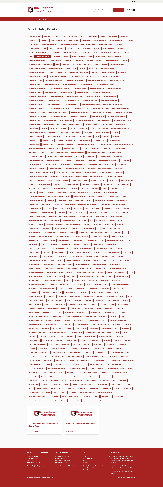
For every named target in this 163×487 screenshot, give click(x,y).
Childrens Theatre (85, 137)
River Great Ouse (104, 325)
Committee (92, 161)
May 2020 (97, 261)
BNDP (97, 65)
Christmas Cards (84, 141)
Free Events (103, 213)
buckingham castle (93, 77)
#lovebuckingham (34, 37)
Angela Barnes (33, 45)
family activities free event (104, 201)
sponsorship (43, 349)
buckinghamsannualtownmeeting (124, 121)
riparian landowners (81, 325)
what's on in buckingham (70, 397)
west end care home (105, 393)
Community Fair (65, 165)
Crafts (50, 181)
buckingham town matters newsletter (125, 113)
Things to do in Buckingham (116, 369)
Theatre (100, 369)
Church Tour (107, 149)
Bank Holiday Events (42, 57)
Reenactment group (35, 321)
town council (106, 377)
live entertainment (83, 253)
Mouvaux (100, 273)
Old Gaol (61, 289)
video (30, 389)
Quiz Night (102, 317)
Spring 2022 (33, 353)
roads (116, 329)
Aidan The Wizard (116, 41)
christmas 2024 (48, 141)
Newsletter (97, 285)
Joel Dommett (33, 245)
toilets (61, 373)
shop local (84, 341)
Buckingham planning (54, 101)
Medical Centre (48, 269)
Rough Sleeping (77, 333)
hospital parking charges (100, 237)
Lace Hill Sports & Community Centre (39, 249)
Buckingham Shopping (55, 105)
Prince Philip (120, 309)
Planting (47, 305)
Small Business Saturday (37, 345)
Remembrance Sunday (53, 325)
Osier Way (45, 293)
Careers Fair (83, 129)
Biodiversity (48, 65)
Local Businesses (47, 257)
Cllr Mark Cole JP (115, 153)
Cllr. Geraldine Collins (36, 157)
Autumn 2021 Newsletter (37, 53)
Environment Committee (37, 197)
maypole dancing (34, 269)
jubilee (44, 245)
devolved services (127, 181)
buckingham (122, 73)
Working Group (60, 401)
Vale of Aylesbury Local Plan (98, 385)
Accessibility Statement (90, 464)
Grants (86, 225)
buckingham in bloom (114, 89)
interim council (78, 241)
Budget (88, 125)
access (103, 37)
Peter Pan (88, 301)
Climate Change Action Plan (58, 153)
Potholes (41, 309)
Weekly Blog (127, 389)
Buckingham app (77, 77)
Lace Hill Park (111, 245)
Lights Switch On (59, 253)
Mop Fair (70, 273)
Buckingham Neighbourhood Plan (39, 97)
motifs (91, 273)
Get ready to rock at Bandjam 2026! (121, 468)
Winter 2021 (106, 397)
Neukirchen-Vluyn (79, 281)
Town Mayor (33, 381)
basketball (79, 61)
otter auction (56, 293)
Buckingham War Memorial (116, 117)
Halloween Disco (114, 229)
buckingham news (57, 97)
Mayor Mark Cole (49, 265)
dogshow (46, 189)
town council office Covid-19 (123, 377)
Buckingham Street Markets (112, 105)
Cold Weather (90, 157)
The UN (91, 369)
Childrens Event (70, 137)
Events (91, 197)
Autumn (120, 49)
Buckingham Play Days (90, 101)
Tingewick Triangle (48, 373)
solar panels (98, 345)
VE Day (127, 385)
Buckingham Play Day (72, 101)
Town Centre (33, 377)
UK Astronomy (33, 385)
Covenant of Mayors (96, 177)
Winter (95, 397)
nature (68, 281)
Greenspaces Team (60, 229)
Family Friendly (46, 205)
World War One (74, 401)
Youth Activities (101, 401)
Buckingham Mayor (83, 93)
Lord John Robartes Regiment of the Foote (39, 261)
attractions (87, 49)
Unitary (66, 385)
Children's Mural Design (53, 137)
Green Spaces (33, 229)
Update (74, 385)
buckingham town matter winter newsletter (81, 113)
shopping (107, 341)
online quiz (105, 289)
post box (32, 309)
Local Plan (120, 257)
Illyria (53, 241)
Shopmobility (95, 341)
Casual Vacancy (103, 129)
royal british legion (104, 333)
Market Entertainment (73, 261)
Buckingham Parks (110, 97)
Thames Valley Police (97, 365)
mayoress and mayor (99, 265)
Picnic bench (99, 301)
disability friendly (44, 185)
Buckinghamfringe (66, 121)
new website (78, 285)
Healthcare (62, 233)
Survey (48, 365)
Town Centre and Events (68, 377)
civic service (32, 153)
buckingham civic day (35, 81)
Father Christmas (119, 205)
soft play (87, 345)
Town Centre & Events (48, 377)
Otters (93, 293)
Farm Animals (105, 205)
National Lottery (34, 281)
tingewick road (33, 373)
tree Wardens (104, 381)
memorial (60, 269)
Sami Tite (32, 337)
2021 (82, 37)
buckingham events (35, 85)
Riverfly (68, 329)
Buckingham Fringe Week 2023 (39, 89)
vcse (119, 385)
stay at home (125, 357)
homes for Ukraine (82, 237)
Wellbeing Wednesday (87, 393)
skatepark (128, 341)
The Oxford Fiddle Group (77, 369)
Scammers (42, 337)
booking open (71, 69)
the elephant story (114, 365)
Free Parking (115, 213)
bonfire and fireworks (56, 69)
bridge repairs (61, 73)
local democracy (62, 257)
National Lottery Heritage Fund (53, 281)
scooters (70, 337)
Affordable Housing (99, 41)
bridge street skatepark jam (79, 73)
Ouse (101, 293)
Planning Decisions (35, 305)
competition (109, 165)
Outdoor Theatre (112, 293)
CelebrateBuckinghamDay (37, 133)
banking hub (57, 57)
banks (66, 57)
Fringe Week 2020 (55, 217)
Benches (124, 61)
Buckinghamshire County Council (73, 125)
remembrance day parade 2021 (120, 321)
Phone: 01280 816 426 (34, 464)
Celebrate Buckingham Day (120, 129)
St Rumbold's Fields (58, 357)
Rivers (77, 329)
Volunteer (70, 389)
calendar (63, 129)
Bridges (94, 73)
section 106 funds (105, 337)
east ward (94, 189)
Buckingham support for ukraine (61, 109)
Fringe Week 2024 (117, 217)
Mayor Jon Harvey (34, 265)
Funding (120, 221)
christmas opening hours (37, 149)
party (68, 301)
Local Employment (91, 257)
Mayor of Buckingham (82, 265)
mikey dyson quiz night (36, 273)
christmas (106, 137)
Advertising (86, 41)
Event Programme (80, 197)
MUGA (131, 273)
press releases (89, 309)
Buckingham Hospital (97, 89)
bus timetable (33, 129)
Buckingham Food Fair (70, 85)
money (61, 273)
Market (60, 261)
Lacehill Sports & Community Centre (84, 249)
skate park (117, 341)
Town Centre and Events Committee (89, 377)
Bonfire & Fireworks (117, 65)
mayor (127, 261)
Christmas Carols (99, 141)
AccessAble (113, 37)
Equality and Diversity (55, 197)
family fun (58, 205)
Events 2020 (102, 197)
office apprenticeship (47, 289)
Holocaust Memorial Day (64, 237)
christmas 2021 (118, 137)
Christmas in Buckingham (65, 145)
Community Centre (35, 165)
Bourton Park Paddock (108, 69)
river (93, 325)
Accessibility (33, 41)
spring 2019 (119, 349)
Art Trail (70, 49)
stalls (103, 357)
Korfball (77, 245)
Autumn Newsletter (70, 53)
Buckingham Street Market (91, 105)
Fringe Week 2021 (70, 217)
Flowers (116, 209)
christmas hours (48, 145)
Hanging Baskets (34, 233)
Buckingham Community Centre (76, 81)
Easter (104, 189)
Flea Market (96, 209)
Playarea (103, 305)
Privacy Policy (87, 470)
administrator (73, 41)
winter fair (32, 401)
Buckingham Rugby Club (36, 105)
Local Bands (127, 253)
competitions (121, 165)
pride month (108, 309)
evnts (124, 197)
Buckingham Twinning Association (80, 117)
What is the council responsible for (39, 397)
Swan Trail (57, 365)
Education (32, 193)
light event (46, 253)
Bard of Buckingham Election (38, 61)
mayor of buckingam (64, 265)
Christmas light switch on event (87, 145)
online (70, 289)
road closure (94, 329)
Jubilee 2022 (54, 245)
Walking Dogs (93, 389)
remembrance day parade (98, 321)
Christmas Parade (54, 149)
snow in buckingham (62, 345)
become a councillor (111, 61)
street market (60, 361)
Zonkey (134, 477)
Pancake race (62, 297)
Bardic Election (56, 61)
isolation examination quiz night (117, 241)
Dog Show (96, 185)
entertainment (83, 193)
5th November (92, 37)
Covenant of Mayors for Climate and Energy (117, 177)
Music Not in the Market (104, 277)
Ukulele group (55, 385)
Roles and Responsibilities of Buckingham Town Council (59, 333)
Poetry (112, 305)
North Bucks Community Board (122, 285)
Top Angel (70, 373)
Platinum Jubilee (59, 305)
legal (120, 249)
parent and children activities (115, 297)
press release (75, 309)
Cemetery (52, 133)
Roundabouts (90, 333)
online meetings (93, 289)
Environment (96, 193)
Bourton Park (93, 69)
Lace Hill (86, 245)
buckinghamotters (104, 121)
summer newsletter (35, 365)
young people (87, 401)
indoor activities (64, 241)
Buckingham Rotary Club (109, 101)
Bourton (82, 69)
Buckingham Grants (80, 89)
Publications (122, 313)
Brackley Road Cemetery (37, 73)
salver (125, 333)
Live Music (96, 253)
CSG (85, 181)
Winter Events (119, 397)
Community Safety (95, 165)
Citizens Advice (120, 149)
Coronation (91, 169)
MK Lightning (51, 273)
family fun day (70, 205)
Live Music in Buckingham (111, 253)
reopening (68, 325)
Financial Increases (35, 209)
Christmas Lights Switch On (123, 145)
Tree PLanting (91, 381)
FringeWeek (55, 221)
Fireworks (48, 209)
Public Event (57, 313)
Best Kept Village (35, 65)
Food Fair (126, 209)
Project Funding (34, 313)
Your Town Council (88, 458)
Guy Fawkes (74, 229)
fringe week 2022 (86, 217)
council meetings (90, 173)
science (61, 337)
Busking (44, 129)
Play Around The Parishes (87, 305)
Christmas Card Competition (66, 141)
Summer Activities (100, 361)
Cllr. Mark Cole (52, 157)
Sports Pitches (85, 349)
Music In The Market (86, 277)
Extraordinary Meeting (36, 201)
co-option (79, 157)
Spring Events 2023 (58, 353)
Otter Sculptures (70, 293)
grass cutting (108, 225)
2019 (63, 37)
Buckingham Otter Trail (74, 97)
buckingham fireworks (52, 85)
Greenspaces (46, 229)
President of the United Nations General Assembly (58, 309)
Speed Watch (122, 345)
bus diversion (107, 125)
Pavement (77, 301)
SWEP (67, 365)
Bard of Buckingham (114, 57)
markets (87, 261)
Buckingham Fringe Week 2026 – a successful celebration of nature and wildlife (121, 471)
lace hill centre (98, 245)
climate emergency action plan (98, 153)
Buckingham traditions (58, 117)
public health (69, 313)
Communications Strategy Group (109, 161)
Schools (52, 337)
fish (56, 209)
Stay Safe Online (34, 361)
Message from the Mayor (118, 269)
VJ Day (61, 389)
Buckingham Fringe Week (105, 85)
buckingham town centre (120, 109)
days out (102, 181)
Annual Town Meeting (87, 45)
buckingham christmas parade (112, 77)
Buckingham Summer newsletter (39, 109)
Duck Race (73, 189)
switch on (76, 365)
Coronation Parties (104, 169)
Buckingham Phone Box (36, 101)
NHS (106, 285)
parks (130, 297)
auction (96, 49)
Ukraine (44, 385)
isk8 (101, 241)
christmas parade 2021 (71, 149)
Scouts (79, 337)
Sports (74, 349)
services (59, 341)
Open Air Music (118, 289)
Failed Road (62, 201)
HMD (125, 233)
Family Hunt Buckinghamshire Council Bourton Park (88, 205)
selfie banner (119, 337)
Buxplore (54, 129)
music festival (71, 277)
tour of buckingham (90, 373)
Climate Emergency (77, 153)
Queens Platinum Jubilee (73, 317)
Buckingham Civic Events (54, 81)
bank (30, 57)
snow (50, 345)
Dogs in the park (34, 189)
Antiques (119, 45)
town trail (54, 381)
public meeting (82, 313)
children (115, 133)
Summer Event (115, 361)
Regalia (57, 321)
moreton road (81, 273)
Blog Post (66, 65)
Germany (50, 225)
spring (110, 349)
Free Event (92, 213)
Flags (87, 209)
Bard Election (100, 57)
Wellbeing (72, 393)
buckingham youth (34, 121)
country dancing (81, 177)
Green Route (121, 225)
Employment (62, 193)
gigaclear (59, 225)
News (88, 285)
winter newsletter (45, 401)
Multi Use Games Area (36, 277)
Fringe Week (41, 217)
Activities (44, 41)
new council (93, 281)
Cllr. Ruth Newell (66, 157)
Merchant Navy (101, 269)
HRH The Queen (34, 241)
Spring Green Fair (101, 353)
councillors (54, 177)
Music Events (59, 277)
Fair (70, 201)
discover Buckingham (72, 185)
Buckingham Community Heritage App (98, 81)
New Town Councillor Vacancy (61, 285)
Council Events (48, 173)
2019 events (73, 37)
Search (120, 10)
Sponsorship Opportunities (59, 349)
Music (49, 277)
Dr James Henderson (59, 189)
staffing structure (92, 357)
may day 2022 (117, 261)
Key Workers (66, 245)
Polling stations (123, 305)
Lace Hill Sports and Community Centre (61, 249)
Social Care (76, 345)
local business (33, 257)
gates (41, 225)
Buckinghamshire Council (51, 125)
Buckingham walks (98, 117)
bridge (51, 73)
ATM (77, 49)
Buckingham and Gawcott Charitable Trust (60, 77)
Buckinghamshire (34, 125)
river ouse (116, 325)
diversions (86, 185)
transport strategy (76, 381)
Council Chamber (34, 173)
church (85, 149)
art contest (59, 49)
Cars (92, 129)
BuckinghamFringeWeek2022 (85, 121)
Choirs (97, 137)
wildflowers (86, 397)
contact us (32, 169)
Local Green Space (107, 257)
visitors (53, 389)
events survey (114, 197)
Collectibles (117, 157)
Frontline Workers (69, 221)
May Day (106, 261)
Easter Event (114, 189)
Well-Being (46, 393)
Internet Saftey (91, 241)
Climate (42, 153)
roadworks (125, 329)
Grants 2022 (96, 225)
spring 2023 (44, 353)
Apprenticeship (34, 49)
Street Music (73, 361)
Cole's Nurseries (104, 157)
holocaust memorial (45, 237)
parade (99, 297)
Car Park (72, 129)
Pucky (31, 317)
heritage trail (83, 233)
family (89, 201)
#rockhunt (47, 37)
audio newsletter (108, 49)
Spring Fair (88, 353)
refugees (49, 321)
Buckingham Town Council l (58, 113)
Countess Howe (67, 177)
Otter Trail (83, 293)
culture (93, 181)
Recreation (113, 317)
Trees (114, 381)
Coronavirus (118, 169)
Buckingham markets (66, 93)
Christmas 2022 (34, 141)
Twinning (123, 381)
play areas (72, 305)
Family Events (33, 205)
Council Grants (76, 173)
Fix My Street (65, 209)
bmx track (87, 65)
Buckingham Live (50, 93)
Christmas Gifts (34, 145)
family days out (122, 201)
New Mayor (116, 281)
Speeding (32, 349)
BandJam (126, 53)
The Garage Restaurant (36, 369)
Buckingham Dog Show (117, 81)
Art (51, 49)
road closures (106, 329)
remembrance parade (36, 325)
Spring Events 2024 (75, 353)
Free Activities (80, 213)
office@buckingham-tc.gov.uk (39, 466)
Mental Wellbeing (86, 269)
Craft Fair (41, 181)
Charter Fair (88, 133)
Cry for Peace (76, 181)
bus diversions (120, 125)
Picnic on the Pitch (113, 301)
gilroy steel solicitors (73, 225)
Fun (91, 221)
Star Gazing (113, 357)
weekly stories (34, 393)
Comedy (68, 161)
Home (84, 456)
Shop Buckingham (71, 341)
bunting (96, 125)
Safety (117, 333)
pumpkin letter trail (42, 317)
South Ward (110, 345)
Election (41, 193)
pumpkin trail (57, 317)
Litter (71, 253)
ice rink (45, 241)
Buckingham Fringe (87, 85)
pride (99, 309)
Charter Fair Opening (102, 133)
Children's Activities (35, 137)
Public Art (46, 313)
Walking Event (106, 389)
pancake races (75, 297)
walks (117, 389)
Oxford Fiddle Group (35, 297)
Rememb (67, 321)
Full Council (82, 221)
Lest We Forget (34, 253)
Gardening (32, 225)
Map (52, 261)
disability (32, 185)
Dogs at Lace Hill (123, 185)
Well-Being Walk (59, 393)
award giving (84, 53)
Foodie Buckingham (47, 213)
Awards (95, 53)
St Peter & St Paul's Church (120, 353)
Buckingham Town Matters (102, 113)
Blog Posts (77, 65)
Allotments (129, 41)
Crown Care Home (62, 181)
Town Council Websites (123, 477)
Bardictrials (68, 61)
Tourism (103, 373)
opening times (33, 293)
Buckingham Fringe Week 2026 (61, 89)
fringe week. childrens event (38, 221)
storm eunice (48, 361)
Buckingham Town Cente (100, 109)
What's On (54, 397)
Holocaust (32, 237)
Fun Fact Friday (101, 221)
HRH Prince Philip (117, 237)
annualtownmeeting (105, 45)
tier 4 (130, 369)
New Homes (105, 281)
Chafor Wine (64, 133)
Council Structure (105, 173)
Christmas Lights (105, 145)
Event (68, 197)
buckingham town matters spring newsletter (39, 117)
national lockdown (122, 277)
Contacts (85, 462)
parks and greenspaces (55, 301)
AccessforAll (125, 37)
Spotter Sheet (99, 349)
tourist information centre (118, 373)
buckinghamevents (50, 121)
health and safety (49, 233)
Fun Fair (112, 221)
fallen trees (79, 201)
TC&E (84, 365)
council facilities (62, 173)
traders (64, 381)
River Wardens (57, 329)
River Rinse (45, 329)
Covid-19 (32, 181)
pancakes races (88, 297)
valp (113, 385)
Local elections (77, 257)
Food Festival (33, 213)
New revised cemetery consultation (39, 285)
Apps (44, 49)
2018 (56, 37)
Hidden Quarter (96, 233)
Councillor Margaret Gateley (38, 177)
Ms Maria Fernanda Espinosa (116, 273)
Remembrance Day (80, 321)
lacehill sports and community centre (106, 249)
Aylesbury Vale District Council (111, 53)
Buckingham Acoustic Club (37, 77)
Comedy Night (79, 161)
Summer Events (128, 361)
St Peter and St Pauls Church (38, 357)
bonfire (104, 65)
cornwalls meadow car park (75, 169)
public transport (109, 313)
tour (79, 373)
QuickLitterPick (90, 317)
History (117, 233)
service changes (34, 341)
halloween (101, 229)
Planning (125, 301)
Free (70, 213)
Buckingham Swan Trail (81, 109)
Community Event (50, 165)
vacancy (83, 385)
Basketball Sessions (94, 61)
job (130, 241)
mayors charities (115, 265)
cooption (42, 169)
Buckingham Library (35, 93)
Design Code (113, 181)
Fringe (31, 217)
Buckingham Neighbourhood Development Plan (103, 93)
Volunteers (81, 389)
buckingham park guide (93, 97)
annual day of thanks (49, 45)
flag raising (77, 209)
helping (72, 233)
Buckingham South (72, 105)
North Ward (32, 289)
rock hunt (42, 333)
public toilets (95, 313)
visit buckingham (41, 389)
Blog (57, 65)
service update (48, 341)
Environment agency (110, 193)
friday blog (126, 213)
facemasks (50, 201)
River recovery (33, 329)
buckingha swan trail (107, 73)
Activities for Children (58, 41)
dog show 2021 (109, 185)
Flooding (107, 209)
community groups (79, 165)
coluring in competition (54, 161)
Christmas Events (114, 141)
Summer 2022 (85, 361)
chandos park (76, 133)
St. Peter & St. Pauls (75, 357)
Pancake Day (50, 297)
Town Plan (43, 381)
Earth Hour (84, 189)
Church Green (95, 149)
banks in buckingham (78, 57)
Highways (108, 233)
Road (84, 329)
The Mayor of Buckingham (56, 369)
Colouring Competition (36, 161)
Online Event (79, 289)
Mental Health (72, 269)
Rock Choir (32, 333)
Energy (72, 193)
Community (125, 161)
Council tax (118, 173)
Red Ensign (124, 317)
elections (51, 193)
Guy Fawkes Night (88, 229)
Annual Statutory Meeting (68, 45)
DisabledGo (58, 185)
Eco (123, 189)
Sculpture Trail (90, 337)
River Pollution (128, 325)
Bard (90, 57)
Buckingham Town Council (37, 113)
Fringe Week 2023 (102, 217)
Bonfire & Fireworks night (37, 69)
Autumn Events (55, 53)
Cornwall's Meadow (55, 169)
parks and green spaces (36, 301)
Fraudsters (61, 213)
